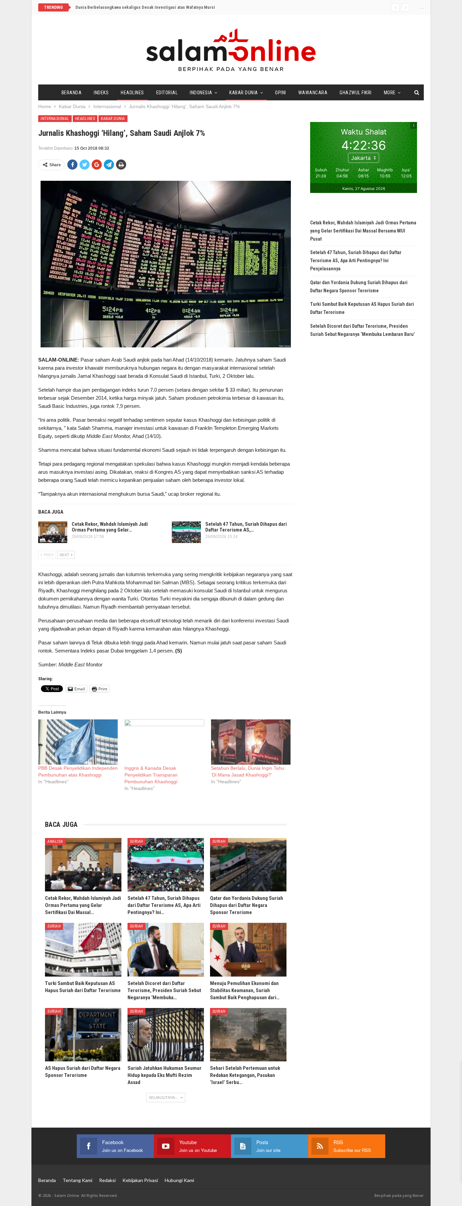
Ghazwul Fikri (356, 92)
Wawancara (313, 92)
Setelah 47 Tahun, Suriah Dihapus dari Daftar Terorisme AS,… (246, 527)
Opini (280, 92)
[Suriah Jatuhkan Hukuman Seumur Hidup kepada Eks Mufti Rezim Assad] (166, 1034)
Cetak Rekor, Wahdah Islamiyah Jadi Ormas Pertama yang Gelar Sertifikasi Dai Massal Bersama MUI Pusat (175, 7)
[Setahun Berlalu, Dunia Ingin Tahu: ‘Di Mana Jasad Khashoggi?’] (251, 742)
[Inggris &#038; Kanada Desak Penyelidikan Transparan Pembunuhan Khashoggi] (164, 742)
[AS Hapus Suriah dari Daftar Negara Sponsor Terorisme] (83, 1034)
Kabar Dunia (243, 92)
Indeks (101, 92)
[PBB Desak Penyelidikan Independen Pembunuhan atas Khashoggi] (78, 742)
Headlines (132, 92)
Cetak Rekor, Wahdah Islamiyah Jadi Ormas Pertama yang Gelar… (110, 527)
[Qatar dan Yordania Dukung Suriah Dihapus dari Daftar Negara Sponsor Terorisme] (248, 864)
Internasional (55, 118)
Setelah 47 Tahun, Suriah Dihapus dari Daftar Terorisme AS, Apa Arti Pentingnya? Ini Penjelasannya (355, 260)
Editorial (167, 92)
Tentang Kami (77, 1180)
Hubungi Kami (179, 1180)
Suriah (136, 841)
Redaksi (107, 1180)
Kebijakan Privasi (140, 1180)
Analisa (55, 841)
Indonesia (201, 92)
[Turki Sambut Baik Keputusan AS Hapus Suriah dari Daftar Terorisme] (83, 949)
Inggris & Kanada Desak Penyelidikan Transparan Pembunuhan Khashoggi (151, 774)
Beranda (72, 92)
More (390, 92)
